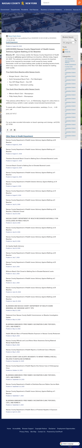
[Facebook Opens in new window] (7, 130)
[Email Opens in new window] (14, 130)
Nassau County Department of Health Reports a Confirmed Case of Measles (30, 350)
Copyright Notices (41, 428)
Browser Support (28, 428)
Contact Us (41, 431)
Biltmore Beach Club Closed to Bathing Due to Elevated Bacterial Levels (30, 271)
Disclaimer (52, 428)
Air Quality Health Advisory (15, 246)
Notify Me (67, 52)
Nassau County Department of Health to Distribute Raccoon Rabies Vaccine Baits (32, 384)
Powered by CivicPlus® (54, 431)
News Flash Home (14, 36)
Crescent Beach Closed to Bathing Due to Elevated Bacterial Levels (28, 165)
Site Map (33, 431)
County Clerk (68, 66)
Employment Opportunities (66, 428)
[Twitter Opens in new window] (11, 130)
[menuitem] (5, 10)
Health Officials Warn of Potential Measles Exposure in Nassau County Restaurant (33, 333)
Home (9, 428)
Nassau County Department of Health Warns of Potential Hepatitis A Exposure (31, 409)
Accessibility (16, 428)
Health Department (70, 64)
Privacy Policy (24, 431)
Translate (75, 447)
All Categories (69, 59)
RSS (66, 49)
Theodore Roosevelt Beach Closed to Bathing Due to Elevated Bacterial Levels (32, 158)
